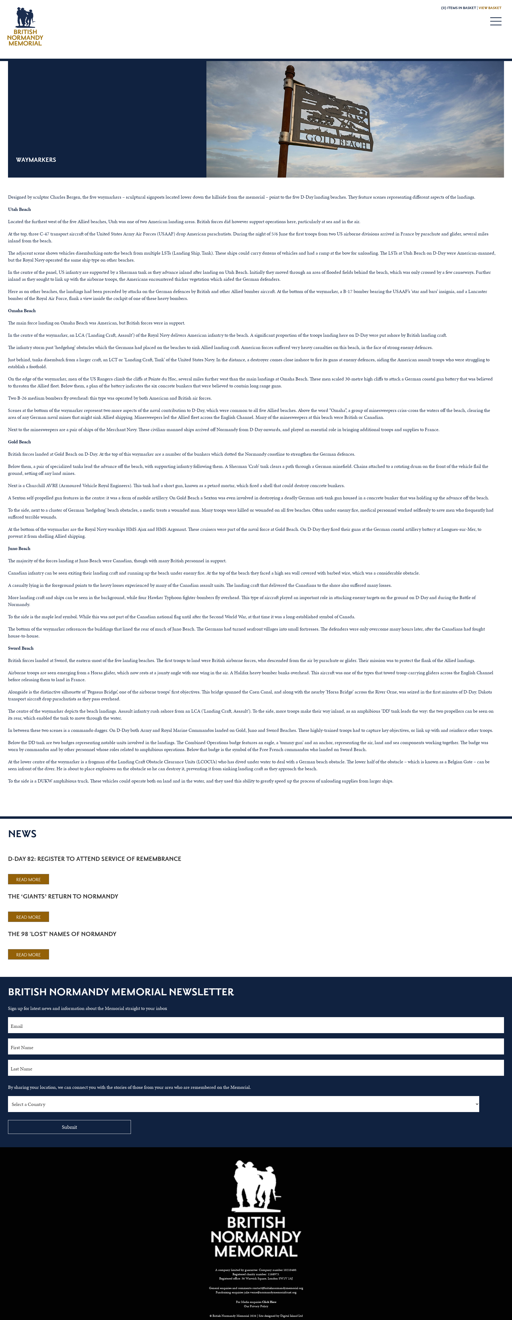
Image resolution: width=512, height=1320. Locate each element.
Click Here (269, 1302)
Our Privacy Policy (256, 1306)
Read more (28, 880)
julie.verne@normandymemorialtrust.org (270, 1292)
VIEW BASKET (490, 8)
